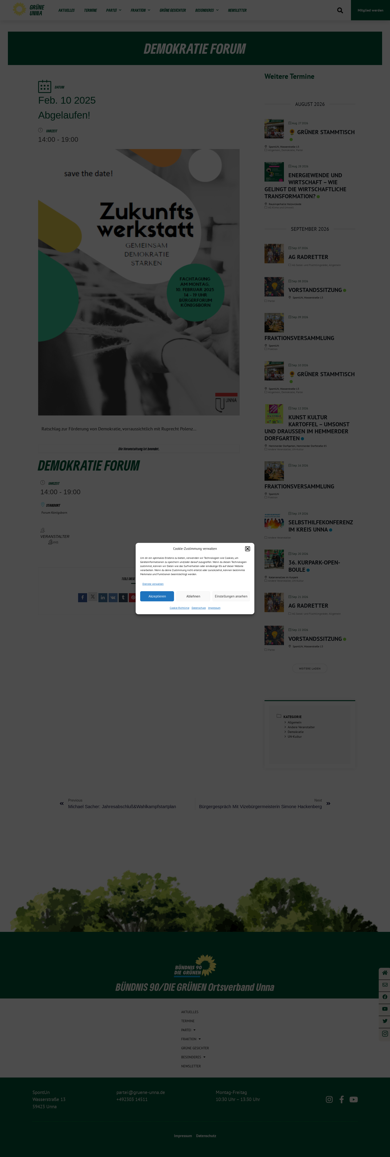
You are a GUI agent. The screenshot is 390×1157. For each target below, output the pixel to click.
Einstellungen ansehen (231, 596)
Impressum (214, 607)
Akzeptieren (157, 596)
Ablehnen (193, 596)
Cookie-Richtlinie (179, 607)
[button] (247, 549)
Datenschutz (199, 607)
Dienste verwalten (153, 583)
